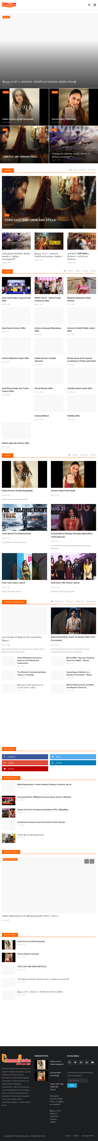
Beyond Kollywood (14, 602)
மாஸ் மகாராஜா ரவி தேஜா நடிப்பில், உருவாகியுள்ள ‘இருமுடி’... (22, 639)
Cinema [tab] (85, 271)
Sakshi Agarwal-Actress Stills (15, 443)
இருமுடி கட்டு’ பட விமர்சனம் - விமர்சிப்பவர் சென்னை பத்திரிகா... (49, 255)
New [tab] (75, 170)
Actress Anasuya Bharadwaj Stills (48, 329)
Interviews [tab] (84, 455)
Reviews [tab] (82, 170)
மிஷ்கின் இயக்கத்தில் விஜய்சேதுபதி (30, 835)
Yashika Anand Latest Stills (79, 388)
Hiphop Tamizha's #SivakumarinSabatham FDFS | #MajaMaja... (43, 810)
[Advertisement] (49, 725)
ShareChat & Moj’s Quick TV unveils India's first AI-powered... (73, 639)
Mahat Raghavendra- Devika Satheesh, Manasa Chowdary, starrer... (45, 784)
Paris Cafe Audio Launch (13, 583)
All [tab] (70, 170)
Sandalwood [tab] (91, 601)
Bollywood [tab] (59, 601)
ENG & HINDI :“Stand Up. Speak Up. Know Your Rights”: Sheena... (80, 659)
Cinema (7, 170)
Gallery (76, 1136)
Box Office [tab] (92, 170)
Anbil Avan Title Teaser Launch (65, 583)
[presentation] (2, 50)
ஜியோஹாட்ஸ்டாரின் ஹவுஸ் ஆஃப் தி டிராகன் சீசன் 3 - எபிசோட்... (30, 686)
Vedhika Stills (73, 416)
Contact (68, 1136)
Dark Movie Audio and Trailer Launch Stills (15, 389)
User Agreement (88, 1136)
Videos (7, 455)
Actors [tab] (78, 271)
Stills (7, 271)
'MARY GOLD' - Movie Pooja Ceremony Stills (48, 299)
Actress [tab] (70, 271)
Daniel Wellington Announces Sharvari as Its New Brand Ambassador (29, 660)
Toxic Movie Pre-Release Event (16, 533)
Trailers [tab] (75, 455)
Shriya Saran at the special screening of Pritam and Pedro (81, 359)
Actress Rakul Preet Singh (63, 490)
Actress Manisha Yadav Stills (15, 358)
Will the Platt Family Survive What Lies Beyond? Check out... (80, 686)
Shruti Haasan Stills (44, 388)
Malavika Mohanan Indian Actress (79, 299)
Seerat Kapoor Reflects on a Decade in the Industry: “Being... (79, 673)
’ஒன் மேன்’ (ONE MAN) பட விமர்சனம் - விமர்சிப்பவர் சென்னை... (78, 256)
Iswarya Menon (42, 416)
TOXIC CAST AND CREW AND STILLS (31, 967)
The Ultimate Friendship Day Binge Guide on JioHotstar (31, 673)
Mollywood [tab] (79, 601)
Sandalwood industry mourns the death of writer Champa (41, 822)
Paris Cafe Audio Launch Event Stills (16, 299)
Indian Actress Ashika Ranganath (17, 490)
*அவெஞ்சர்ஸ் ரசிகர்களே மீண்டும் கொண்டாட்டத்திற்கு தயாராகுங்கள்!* (16, 256)
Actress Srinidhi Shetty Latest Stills (81, 329)
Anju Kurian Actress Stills (13, 328)
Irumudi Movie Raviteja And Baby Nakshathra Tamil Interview (72, 535)
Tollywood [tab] (69, 601)
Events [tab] (93, 271)
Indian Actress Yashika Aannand (45, 359)
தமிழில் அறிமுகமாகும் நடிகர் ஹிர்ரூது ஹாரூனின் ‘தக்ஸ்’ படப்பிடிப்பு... (30, 916)
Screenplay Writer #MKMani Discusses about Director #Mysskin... (45, 797)
